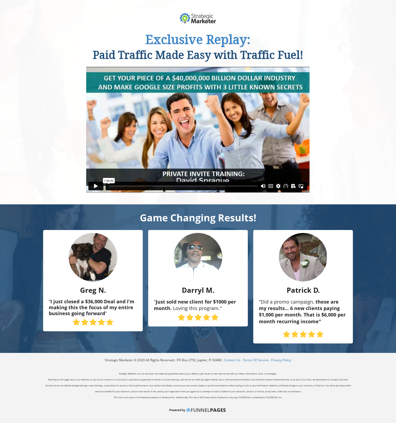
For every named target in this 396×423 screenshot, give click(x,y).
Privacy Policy (281, 360)
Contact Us (232, 360)
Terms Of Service (256, 360)
